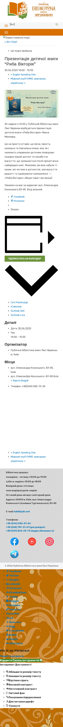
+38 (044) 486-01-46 (18, 523)
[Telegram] (11, 559)
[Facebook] (12, 546)
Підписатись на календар (24, 258)
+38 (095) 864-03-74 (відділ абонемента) (30, 531)
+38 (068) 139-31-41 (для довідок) (25, 527)
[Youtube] (29, 546)
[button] (21, 660)
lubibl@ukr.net (22, 511)
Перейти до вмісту (12, 656)
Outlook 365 (17, 310)
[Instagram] (46, 546)
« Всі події (11, 42)
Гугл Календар (19, 302)
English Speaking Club (23, 74)
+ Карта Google (19, 380)
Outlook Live (18, 315)
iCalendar (16, 306)
